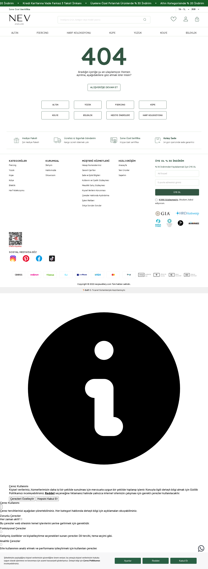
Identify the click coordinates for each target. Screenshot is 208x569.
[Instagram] (13, 258)
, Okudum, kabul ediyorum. (174, 201)
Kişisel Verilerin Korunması (94, 190)
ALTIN (14, 32)
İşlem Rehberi (88, 200)
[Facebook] (39, 258)
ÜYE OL (177, 192)
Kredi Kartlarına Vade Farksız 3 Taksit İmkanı (44, 3)
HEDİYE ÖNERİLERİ (120, 115)
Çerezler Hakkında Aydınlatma (95, 195)
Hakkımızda (51, 170)
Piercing (12, 165)
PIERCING (42, 32)
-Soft (86, 290)
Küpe (11, 175)
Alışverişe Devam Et (104, 87)
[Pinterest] (26, 258)
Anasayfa (123, 165)
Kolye (11, 180)
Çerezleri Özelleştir (22, 498)
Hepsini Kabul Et (47, 498)
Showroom (50, 175)
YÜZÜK (138, 32)
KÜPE (112, 32)
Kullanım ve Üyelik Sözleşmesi (95, 180)
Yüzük (11, 170)
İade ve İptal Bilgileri (91, 175)
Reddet (50, 493)
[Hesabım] (186, 19)
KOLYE (163, 32)
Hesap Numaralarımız (91, 165)
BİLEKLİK (191, 32)
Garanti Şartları (89, 170)
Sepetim (122, 175)
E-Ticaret (94, 290)
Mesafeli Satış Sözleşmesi (93, 185)
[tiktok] (52, 258)
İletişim (49, 165)
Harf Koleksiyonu (16, 190)
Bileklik (12, 185)
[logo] (19, 20)
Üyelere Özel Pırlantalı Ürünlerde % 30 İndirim (113, 3)
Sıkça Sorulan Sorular (92, 205)
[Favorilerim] (173, 19)
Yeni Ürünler (124, 170)
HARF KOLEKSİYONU (79, 32)
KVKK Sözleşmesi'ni (168, 199)
